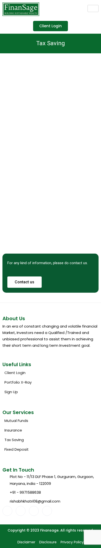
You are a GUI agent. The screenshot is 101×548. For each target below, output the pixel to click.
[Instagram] (47, 511)
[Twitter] (20, 511)
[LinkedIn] (34, 511)
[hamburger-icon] (93, 8)
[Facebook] (7, 511)
